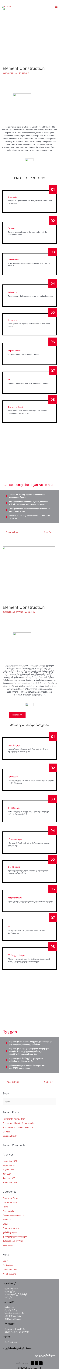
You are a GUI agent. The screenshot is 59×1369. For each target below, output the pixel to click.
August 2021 (8, 1169)
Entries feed (8, 1265)
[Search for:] (29, 1102)
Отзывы (6, 1224)
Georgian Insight (10, 1136)
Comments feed (10, 1269)
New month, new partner (14, 1119)
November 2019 (10, 1182)
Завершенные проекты (13, 1215)
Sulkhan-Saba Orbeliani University (18, 1127)
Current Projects (10, 73)
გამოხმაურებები (10, 1232)
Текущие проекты (11, 1228)
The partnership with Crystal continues (20, 1123)
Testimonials (8, 1211)
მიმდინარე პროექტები (13, 612)
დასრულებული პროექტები (15, 1237)
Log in (5, 1261)
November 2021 (10, 1161)
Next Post (50, 532)
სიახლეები (7, 1245)
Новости (7, 1219)
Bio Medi (6, 1132)
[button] (45, 1355)
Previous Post (11, 532)
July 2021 (7, 1174)
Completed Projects (11, 1198)
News (5, 1207)
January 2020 (9, 1178)
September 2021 (10, 1165)
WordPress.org (9, 1274)
